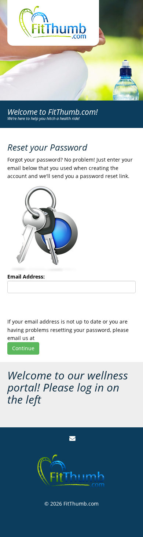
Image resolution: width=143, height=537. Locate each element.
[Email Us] (72, 438)
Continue (23, 348)
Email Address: (26, 276)
